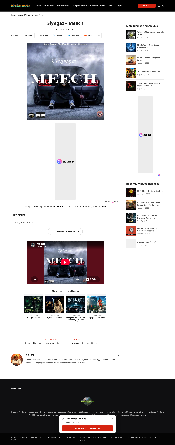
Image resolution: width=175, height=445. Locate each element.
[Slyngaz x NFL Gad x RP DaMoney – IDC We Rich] (75, 303)
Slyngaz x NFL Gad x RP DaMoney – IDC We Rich (75, 320)
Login (119, 5)
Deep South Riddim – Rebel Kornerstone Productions (148, 204)
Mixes (95, 5)
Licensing (158, 437)
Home (13, 15)
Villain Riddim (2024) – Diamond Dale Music (147, 216)
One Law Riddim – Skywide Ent (83, 343)
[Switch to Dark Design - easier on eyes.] (159, 6)
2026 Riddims (62, 5)
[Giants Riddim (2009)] (131, 243)
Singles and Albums (23, 15)
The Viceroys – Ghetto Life (148, 72)
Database (86, 5)
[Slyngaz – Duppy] (33, 303)
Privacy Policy (93, 437)
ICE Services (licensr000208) (59, 437)
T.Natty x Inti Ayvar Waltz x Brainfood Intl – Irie (148, 84)
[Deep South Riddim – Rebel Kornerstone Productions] (131, 205)
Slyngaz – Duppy (33, 318)
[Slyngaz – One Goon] (96, 303)
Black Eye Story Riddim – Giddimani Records (147, 229)
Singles (76, 5)
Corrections (107, 437)
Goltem (61, 29)
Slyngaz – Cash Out (55, 318)
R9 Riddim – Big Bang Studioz (150, 191)
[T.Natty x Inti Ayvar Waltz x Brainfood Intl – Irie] (131, 86)
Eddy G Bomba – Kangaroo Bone (148, 59)
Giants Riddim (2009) (146, 242)
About (82, 437)
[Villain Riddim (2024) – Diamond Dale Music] (131, 218)
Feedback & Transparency (140, 437)
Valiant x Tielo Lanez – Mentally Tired (150, 33)
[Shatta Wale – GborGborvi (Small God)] (131, 47)
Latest (38, 5)
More (102, 5)
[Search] (163, 6)
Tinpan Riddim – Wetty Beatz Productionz (42, 343)
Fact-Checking (121, 437)
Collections (48, 5)
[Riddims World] (20, 6)
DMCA (82, 441)
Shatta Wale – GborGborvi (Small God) (148, 46)
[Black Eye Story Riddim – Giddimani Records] (131, 231)
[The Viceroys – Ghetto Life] (131, 73)
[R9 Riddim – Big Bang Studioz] (131, 192)
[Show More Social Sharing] (99, 35)
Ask (111, 5)
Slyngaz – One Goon (97, 318)
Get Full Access (147, 6)
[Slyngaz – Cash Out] (54, 303)
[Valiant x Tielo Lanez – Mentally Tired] (131, 34)
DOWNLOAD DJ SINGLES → (87, 428)
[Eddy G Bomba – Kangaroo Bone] (131, 60)
